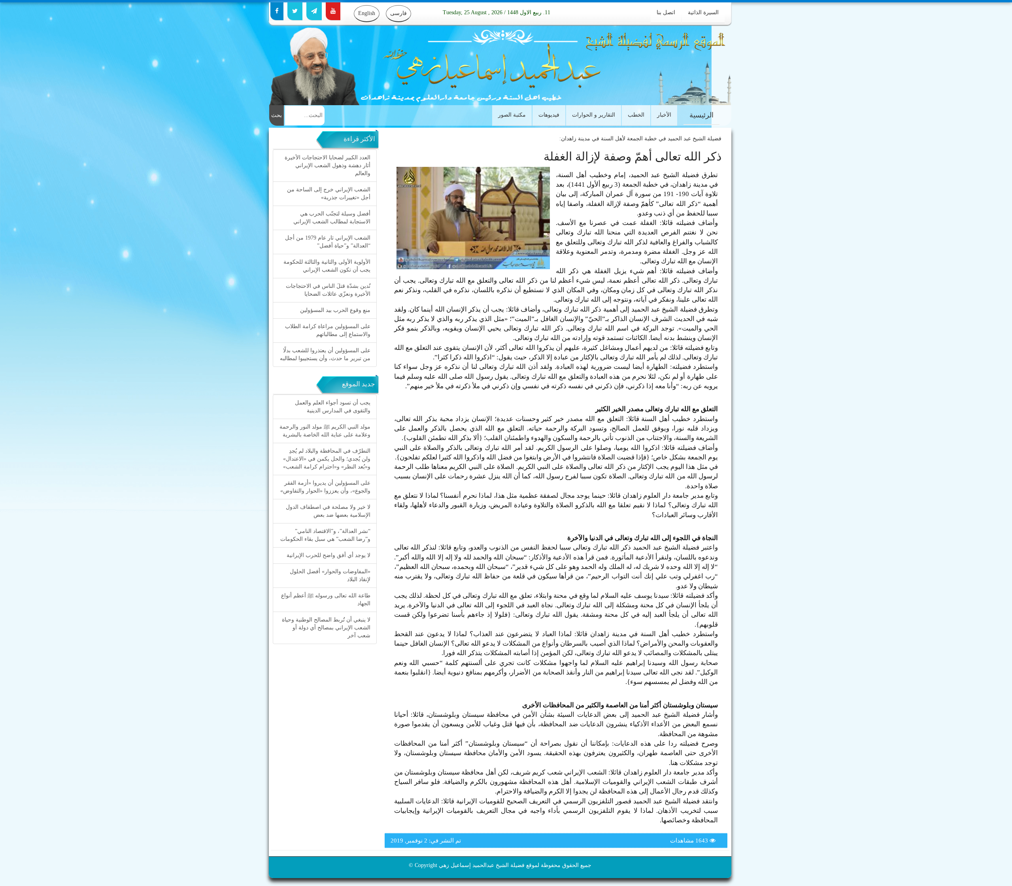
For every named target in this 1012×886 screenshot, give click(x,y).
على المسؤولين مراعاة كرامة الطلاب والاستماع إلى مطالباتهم (327, 330)
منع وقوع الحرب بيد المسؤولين (335, 310)
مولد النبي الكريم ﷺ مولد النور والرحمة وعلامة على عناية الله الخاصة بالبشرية (324, 431)
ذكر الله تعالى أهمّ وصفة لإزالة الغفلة (632, 156)
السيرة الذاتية (703, 12)
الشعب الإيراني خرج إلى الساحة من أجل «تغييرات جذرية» (328, 193)
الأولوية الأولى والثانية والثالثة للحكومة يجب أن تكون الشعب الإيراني (326, 266)
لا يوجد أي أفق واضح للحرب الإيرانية (328, 555)
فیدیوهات (548, 115)
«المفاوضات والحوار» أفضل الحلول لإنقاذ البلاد (330, 575)
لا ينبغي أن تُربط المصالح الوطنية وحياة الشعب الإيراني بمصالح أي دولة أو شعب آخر (326, 628)
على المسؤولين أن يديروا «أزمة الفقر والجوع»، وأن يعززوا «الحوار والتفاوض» (325, 487)
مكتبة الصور (512, 115)
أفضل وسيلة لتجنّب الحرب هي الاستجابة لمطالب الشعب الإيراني (331, 218)
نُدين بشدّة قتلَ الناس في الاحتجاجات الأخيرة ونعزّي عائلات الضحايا (328, 290)
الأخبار (664, 115)
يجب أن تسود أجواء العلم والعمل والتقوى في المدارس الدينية (332, 407)
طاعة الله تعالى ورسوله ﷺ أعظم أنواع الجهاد (325, 599)
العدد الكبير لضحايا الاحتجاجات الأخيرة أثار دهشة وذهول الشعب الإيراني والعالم (327, 165)
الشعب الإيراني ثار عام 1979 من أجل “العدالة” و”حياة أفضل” (327, 242)
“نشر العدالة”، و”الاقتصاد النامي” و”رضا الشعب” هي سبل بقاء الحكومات (325, 535)
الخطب (636, 115)
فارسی (398, 13)
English (366, 13)
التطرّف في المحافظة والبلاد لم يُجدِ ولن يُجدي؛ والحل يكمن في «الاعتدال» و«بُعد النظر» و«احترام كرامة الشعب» (326, 459)
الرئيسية (701, 115)
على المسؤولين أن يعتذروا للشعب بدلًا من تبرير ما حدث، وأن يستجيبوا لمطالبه (325, 354)
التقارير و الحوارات (593, 115)
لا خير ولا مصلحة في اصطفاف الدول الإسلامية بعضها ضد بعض (328, 511)
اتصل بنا (666, 12)
